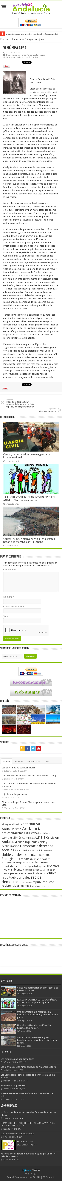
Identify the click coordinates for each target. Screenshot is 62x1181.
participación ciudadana (17, 873)
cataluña (30, 838)
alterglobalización (12, 824)
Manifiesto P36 (25, 1141)
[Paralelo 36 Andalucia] (31, 8)
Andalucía (31, 828)
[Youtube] (38, 748)
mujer (41, 870)
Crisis (40, 837)
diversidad (48, 851)
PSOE (5, 877)
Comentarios (33, 761)
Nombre (8, 596)
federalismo (28, 862)
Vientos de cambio (47, 410)
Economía (25, 859)
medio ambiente (12, 869)
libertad (53, 866)
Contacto (50, 1177)
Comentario (9, 569)
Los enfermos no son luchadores (18, 767)
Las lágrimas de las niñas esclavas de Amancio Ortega (29, 775)
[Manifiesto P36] (8, 1145)
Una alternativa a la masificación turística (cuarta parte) (32, 34)
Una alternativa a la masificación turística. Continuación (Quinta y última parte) (37, 1015)
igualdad (33, 866)
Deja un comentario (14, 57)
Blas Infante (44, 833)
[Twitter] (33, 748)
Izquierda (22, 55)
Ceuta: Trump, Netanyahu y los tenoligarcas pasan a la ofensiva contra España (29, 540)
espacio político (41, 858)
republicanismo (43, 882)
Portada (4, 39)
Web (5, 616)
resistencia (9, 885)
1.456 (21, 1118)
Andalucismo (12, 829)
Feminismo (42, 862)
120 (17, 1160)
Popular (7, 761)
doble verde (11, 855)
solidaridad (24, 885)
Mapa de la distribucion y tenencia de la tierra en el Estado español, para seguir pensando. (21, 403)
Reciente (18, 761)
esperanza (9, 862)
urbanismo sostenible (40, 886)
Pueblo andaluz (19, 877)
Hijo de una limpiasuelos (14, 794)
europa (19, 863)
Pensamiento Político (36, 55)
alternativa (31, 824)
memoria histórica (31, 870)
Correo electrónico (13, 606)
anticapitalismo (12, 833)
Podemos (39, 873)
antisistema (31, 833)
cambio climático (13, 838)
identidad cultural (14, 866)
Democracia (17, 39)
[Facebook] (27, 748)
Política (50, 873)
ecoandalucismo (35, 854)
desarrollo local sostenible (28, 850)
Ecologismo (10, 859)
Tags (46, 761)
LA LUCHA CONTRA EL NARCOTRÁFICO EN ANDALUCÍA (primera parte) (29, 499)
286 (19, 1129)
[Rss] (22, 748)
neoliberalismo (50, 870)
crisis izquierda (27, 842)
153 (35, 1145)
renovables (27, 882)
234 (20, 1137)
